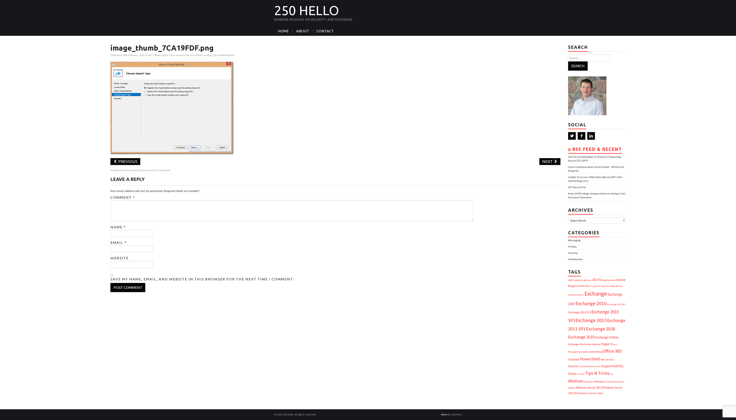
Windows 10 (602, 381)
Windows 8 (589, 381)
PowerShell (590, 359)
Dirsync (580, 294)
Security (573, 253)
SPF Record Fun (577, 187)
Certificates (582, 286)
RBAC (603, 359)
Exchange (595, 293)
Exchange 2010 (591, 303)
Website (119, 258)
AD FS (596, 279)
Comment (122, 197)
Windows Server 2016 (591, 393)
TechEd (580, 374)
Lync (615, 344)
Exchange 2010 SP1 (616, 304)
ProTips (572, 246)
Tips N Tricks (597, 373)
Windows (575, 381)
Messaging (574, 240)
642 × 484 (153, 55)
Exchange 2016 (600, 329)
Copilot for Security (600, 286)
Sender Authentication (589, 366)
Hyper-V (607, 344)
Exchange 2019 (581, 337)
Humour (596, 344)
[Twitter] (572, 136)
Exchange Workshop (579, 344)
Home (283, 31)
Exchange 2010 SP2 (579, 312)
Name (118, 227)
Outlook (573, 359)
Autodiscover (609, 280)
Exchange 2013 (591, 320)
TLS (611, 374)
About (302, 31)
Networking (595, 351)
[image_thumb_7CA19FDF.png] (171, 107)
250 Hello (306, 10)
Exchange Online (607, 337)
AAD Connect (575, 280)
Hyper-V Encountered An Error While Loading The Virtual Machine (197, 55)
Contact (325, 31)
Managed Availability (578, 351)
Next (548, 161)
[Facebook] (581, 136)
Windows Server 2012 (588, 387)
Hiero (444, 414)
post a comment (160, 170)
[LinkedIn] (591, 136)
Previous (127, 161)
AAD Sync (587, 280)
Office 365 (612, 351)
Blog (571, 286)
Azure (620, 279)
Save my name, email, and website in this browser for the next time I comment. (202, 279)
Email (118, 242)
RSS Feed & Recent (597, 149)
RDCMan (610, 359)
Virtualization (575, 259)
